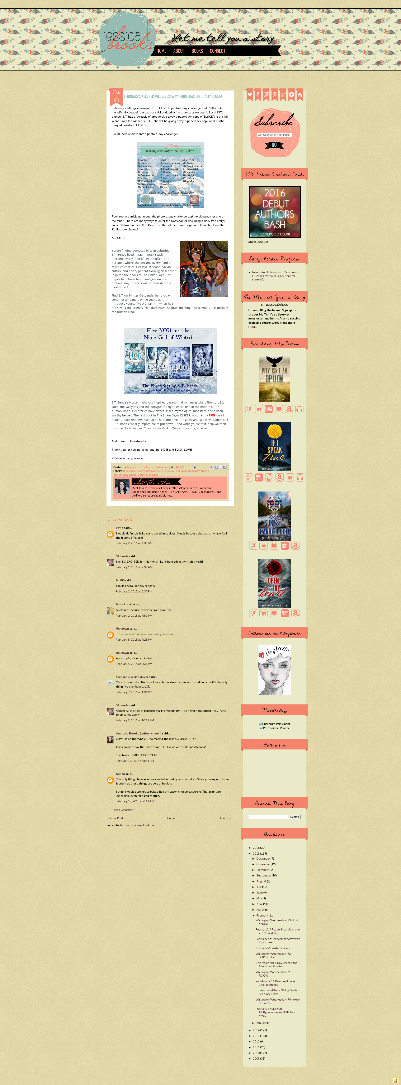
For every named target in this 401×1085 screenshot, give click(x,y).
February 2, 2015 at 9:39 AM (134, 567)
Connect (217, 50)
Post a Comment (123, 809)
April (259, 904)
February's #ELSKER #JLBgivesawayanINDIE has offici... (275, 1012)
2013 (256, 1035)
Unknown (122, 628)
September (264, 875)
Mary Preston (125, 604)
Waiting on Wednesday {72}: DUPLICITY (274, 955)
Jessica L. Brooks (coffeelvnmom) (149, 467)
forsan (120, 774)
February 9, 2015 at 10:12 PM (135, 720)
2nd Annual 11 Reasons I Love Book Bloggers (275, 982)
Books (197, 50)
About (179, 50)
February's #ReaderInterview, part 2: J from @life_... (278, 931)
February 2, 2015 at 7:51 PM (134, 615)
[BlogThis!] (216, 467)
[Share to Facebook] (224, 467)
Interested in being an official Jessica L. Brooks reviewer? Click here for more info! (276, 275)
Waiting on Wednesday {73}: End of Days (277, 921)
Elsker (169, 471)
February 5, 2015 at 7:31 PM (134, 663)
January (261, 1023)
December (263, 858)
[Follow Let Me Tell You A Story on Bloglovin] (274, 693)
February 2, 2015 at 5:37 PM (134, 591)
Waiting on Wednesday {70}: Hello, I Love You (278, 1001)
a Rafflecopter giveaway (127, 458)
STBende (122, 556)
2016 (256, 847)
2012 (256, 1041)
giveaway (194, 471)
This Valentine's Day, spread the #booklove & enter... (276, 964)
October (262, 869)
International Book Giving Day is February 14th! (276, 992)
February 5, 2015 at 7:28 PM (134, 639)
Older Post (225, 818)
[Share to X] (220, 467)
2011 (256, 1047)
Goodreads (138, 441)
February (180, 471)
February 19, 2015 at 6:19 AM (135, 801)
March (260, 909)
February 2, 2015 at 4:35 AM (134, 543)
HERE (252, 326)
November (263, 864)
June (259, 892)
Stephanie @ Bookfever (132, 677)
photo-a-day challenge (143, 474)
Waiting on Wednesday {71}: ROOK (274, 973)
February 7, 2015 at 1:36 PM (134, 692)
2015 (256, 853)
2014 (256, 1030)
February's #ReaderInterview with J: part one (278, 940)
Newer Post (115, 818)
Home (161, 50)
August (261, 881)
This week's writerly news (273, 948)
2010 (256, 1053)
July (259, 887)
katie (119, 527)
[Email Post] (192, 467)
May (259, 898)
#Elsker (127, 471)
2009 (256, 1058)
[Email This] (213, 467)
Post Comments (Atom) (139, 825)
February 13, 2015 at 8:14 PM (135, 760)
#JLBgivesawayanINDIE (148, 471)
